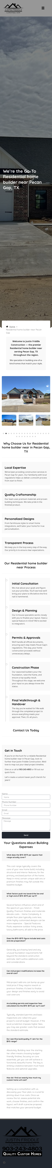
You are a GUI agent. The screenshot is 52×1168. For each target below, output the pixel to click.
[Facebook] (4, 1162)
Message (6, 818)
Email (4, 810)
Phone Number (9, 802)
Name (5, 794)
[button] (43, 8)
